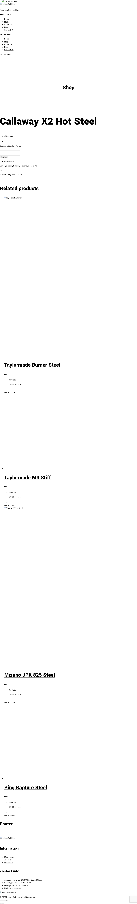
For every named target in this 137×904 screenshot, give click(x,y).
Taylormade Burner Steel (32, 365)
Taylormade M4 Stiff (27, 477)
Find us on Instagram (12, 888)
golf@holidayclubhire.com (19, 885)
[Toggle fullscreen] (3, 900)
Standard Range (14, 146)
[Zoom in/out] (1, 900)
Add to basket (9, 392)
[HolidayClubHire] (9, 1)
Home (6, 19)
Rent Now (4, 157)
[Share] (5, 900)
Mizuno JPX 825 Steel (29, 675)
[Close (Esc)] (7, 900)
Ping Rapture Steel (25, 787)
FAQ (6, 27)
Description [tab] (9, 161)
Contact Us (8, 30)
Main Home (9, 857)
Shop (6, 22)
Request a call (5, 34)
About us (8, 24)
